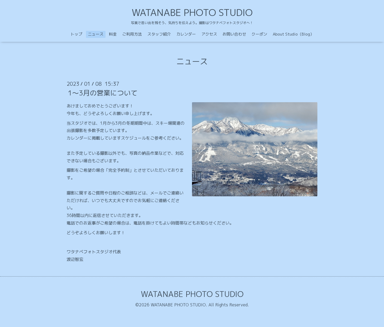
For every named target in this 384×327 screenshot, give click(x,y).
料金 (113, 34)
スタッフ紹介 (159, 34)
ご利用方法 (132, 34)
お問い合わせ (234, 34)
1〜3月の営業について (102, 92)
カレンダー (186, 34)
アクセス (209, 34)
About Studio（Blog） (293, 34)
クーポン (259, 34)
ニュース (95, 34)
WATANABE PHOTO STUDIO (192, 12)
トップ (76, 34)
